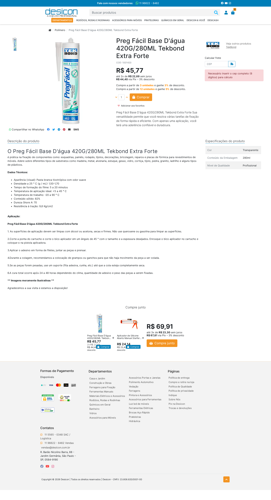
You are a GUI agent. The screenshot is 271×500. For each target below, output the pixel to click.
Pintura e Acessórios (140, 395)
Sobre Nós (174, 399)
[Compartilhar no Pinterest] (64, 129)
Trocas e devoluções (180, 408)
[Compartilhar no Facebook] (48, 129)
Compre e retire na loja (181, 382)
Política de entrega (179, 377)
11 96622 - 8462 (148, 3)
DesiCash (212, 20)
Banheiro (94, 408)
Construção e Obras (100, 382)
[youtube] (48, 466)
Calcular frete (213, 57)
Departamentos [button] (100, 371)
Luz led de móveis (139, 403)
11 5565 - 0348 (54, 434)
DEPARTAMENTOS (62, 20)
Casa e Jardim (97, 378)
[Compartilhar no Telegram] (58, 129)
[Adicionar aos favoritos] (91, 316)
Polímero (60, 30)
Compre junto (164, 343)
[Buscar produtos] (216, 12)
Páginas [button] (174, 371)
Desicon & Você (196, 20)
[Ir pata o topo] (226, 479)
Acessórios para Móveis (127, 20)
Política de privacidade (181, 390)
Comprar (104, 346)
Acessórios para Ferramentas (145, 399)
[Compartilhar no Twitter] (53, 129)
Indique (173, 395)
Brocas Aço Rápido (139, 412)
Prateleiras (151, 20)
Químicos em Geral (172, 20)
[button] (226, 12)
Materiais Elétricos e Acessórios (107, 395)
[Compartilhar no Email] (69, 129)
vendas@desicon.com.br (55, 447)
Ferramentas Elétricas (141, 408)
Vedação (133, 386)
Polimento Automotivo (141, 382)
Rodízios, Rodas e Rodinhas (93, 20)
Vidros (93, 413)
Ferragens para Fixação (102, 387)
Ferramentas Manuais (101, 391)
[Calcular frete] (231, 64)
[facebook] (42, 466)
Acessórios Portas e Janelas (144, 377)
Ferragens (134, 390)
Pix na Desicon (177, 403)
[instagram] (52, 466)
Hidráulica (134, 421)
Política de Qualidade (180, 386)
